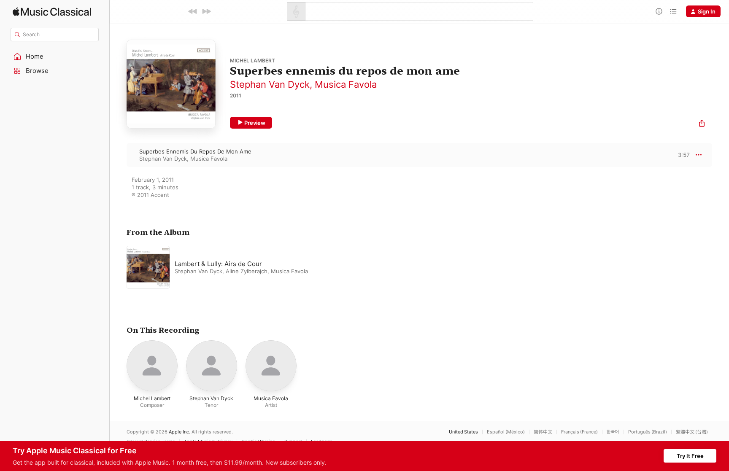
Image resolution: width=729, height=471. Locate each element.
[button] (55, 56)
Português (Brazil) (647, 432)
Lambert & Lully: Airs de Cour (218, 264)
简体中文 (543, 432)
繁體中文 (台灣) (692, 432)
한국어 (613, 432)
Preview (254, 122)
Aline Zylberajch (246, 271)
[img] (52, 11)
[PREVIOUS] (193, 11)
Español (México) (506, 432)
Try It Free (690, 455)
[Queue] (673, 11)
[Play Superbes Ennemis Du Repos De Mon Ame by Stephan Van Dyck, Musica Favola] (118, 154)
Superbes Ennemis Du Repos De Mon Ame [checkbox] (195, 151)
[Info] (659, 11)
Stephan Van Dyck (270, 84)
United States (463, 432)
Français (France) (579, 432)
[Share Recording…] (702, 124)
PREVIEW (680, 154)
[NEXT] (206, 11)
